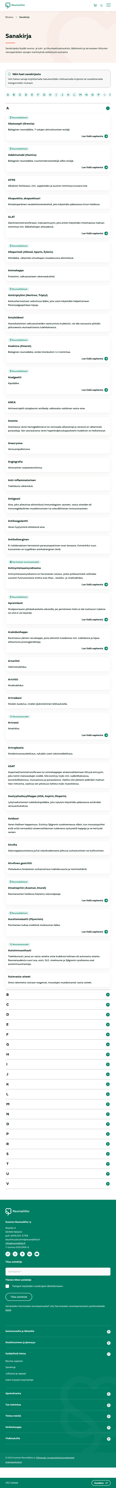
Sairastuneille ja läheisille (19, 1331)
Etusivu (9, 17)
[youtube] (36, 1254)
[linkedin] (29, 1254)
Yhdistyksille (12, 1438)
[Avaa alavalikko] (109, 1332)
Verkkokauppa (13, 1427)
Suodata (99, 1483)
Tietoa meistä (13, 1415)
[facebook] (22, 1254)
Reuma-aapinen (14, 1361)
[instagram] (7, 1254)
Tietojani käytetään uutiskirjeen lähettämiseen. (37, 1286)
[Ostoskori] (95, 5)
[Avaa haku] (101, 5)
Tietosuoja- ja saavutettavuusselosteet (55, 1457)
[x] (15, 1254)
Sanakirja (10, 1367)
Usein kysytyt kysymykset (19, 1379)
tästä (8, 1310)
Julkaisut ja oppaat (15, 1373)
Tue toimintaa (13, 1404)
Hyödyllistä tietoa (15, 1353)
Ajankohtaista (13, 1393)
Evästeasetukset (13, 1462)
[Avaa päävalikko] (108, 5)
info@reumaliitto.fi (15, 1243)
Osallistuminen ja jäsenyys (20, 1342)
